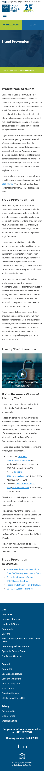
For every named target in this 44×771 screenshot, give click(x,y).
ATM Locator (8, 688)
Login (33, 24)
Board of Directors (11, 619)
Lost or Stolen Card (11, 678)
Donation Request (11, 693)
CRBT (5, 609)
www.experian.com (20, 487)
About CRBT (8, 614)
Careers (6, 633)
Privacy (5, 706)
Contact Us (7, 668)
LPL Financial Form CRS (13, 697)
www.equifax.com (19, 475)
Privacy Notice (9, 710)
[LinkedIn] (25, 746)
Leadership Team (10, 624)
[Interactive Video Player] (22, 370)
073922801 (32, 738)
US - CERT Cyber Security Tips (20, 588)
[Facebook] (18, 746)
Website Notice (9, 720)
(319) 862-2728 (24, 732)
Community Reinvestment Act (17, 646)
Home (4, 70)
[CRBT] (18, 8)
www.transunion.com (21, 460)
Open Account (11, 24)
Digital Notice (8, 715)
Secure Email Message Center (20, 577)
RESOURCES (13, 70)
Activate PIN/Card (11, 683)
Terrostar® (28, 765)
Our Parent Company (12, 655)
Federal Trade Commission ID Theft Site (24, 584)
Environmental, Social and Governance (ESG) (21, 640)
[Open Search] (39, 8)
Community (7, 628)
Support (6, 664)
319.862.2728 (7, 183)
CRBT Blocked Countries (17, 581)
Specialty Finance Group (14, 651)
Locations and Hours (12, 673)
